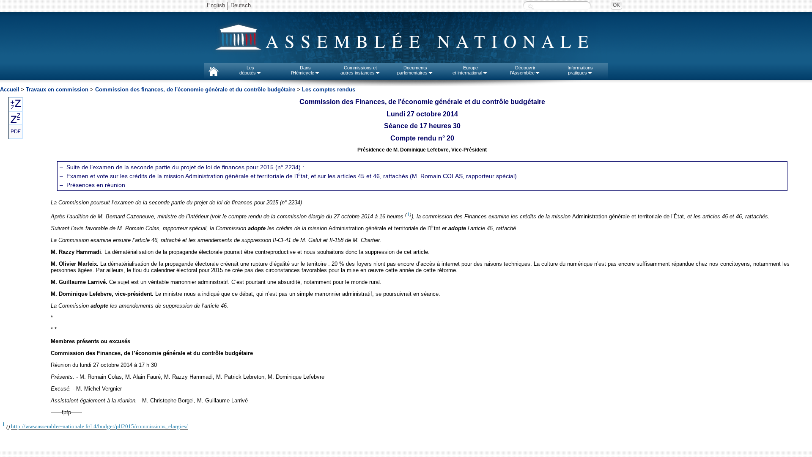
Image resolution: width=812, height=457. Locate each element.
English (216, 5)
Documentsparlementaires (412, 70)
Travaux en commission (57, 89)
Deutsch (240, 5)
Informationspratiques (580, 70)
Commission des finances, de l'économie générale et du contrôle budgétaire (195, 89)
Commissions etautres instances (358, 70)
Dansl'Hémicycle (302, 70)
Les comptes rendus (328, 89)
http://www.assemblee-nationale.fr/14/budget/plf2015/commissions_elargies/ (99, 427)
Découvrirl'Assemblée (522, 70)
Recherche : (530, 6)
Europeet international (467, 70)
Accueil (9, 89)
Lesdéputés (247, 70)
